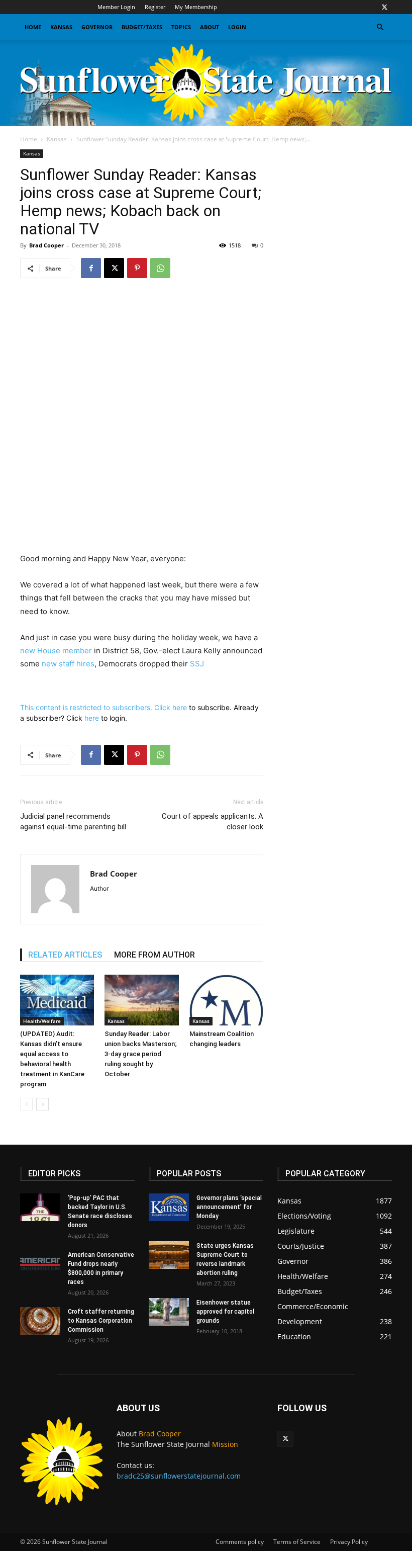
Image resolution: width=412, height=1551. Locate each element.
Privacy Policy (349, 1541)
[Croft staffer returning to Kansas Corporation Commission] (40, 1321)
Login (237, 27)
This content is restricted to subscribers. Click (96, 707)
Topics (181, 27)
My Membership (196, 7)
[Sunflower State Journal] (206, 83)
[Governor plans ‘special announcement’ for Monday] (169, 1207)
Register (155, 7)
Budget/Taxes (142, 27)
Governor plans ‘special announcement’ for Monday (229, 1207)
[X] (384, 7)
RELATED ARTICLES (65, 955)
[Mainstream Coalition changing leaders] (226, 1000)
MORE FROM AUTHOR (154, 955)
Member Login (116, 7)
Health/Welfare (42, 1020)
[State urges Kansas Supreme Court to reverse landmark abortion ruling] (169, 1255)
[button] (380, 27)
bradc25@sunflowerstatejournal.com (179, 1476)
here (179, 707)
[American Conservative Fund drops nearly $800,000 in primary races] (40, 1264)
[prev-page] (26, 1104)
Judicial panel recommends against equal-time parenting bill (73, 821)
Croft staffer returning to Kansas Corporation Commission (101, 1320)
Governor (97, 27)
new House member (56, 650)
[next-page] (42, 1104)
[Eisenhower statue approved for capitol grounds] (169, 1312)
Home (33, 27)
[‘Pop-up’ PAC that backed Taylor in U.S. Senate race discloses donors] (40, 1207)
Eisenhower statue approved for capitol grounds (225, 1311)
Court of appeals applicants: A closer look (212, 821)
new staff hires (68, 663)
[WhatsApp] (160, 268)
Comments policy (240, 1541)
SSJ (197, 663)
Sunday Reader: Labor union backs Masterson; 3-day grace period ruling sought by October (141, 1054)
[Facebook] (91, 268)
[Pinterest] (137, 268)
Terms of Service (297, 1541)
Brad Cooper (46, 245)
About (209, 27)
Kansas (61, 27)
